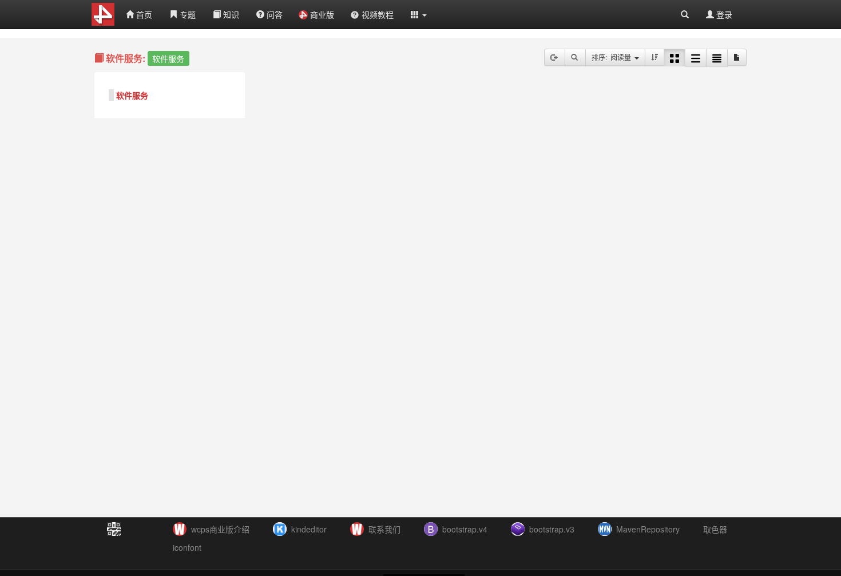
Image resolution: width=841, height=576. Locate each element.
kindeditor (309, 529)
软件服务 (132, 95)
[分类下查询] (575, 57)
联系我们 (384, 529)
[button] (418, 14)
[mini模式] (717, 57)
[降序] (654, 57)
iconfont (187, 547)
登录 (723, 14)
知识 (230, 14)
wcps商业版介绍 (220, 529)
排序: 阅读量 (613, 57)
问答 (273, 14)
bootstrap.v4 (464, 529)
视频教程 (378, 14)
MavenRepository (648, 529)
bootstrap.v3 (551, 529)
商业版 (322, 14)
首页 (143, 14)
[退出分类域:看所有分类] (554, 57)
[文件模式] (737, 57)
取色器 (715, 529)
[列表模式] (696, 57)
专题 (186, 14)
